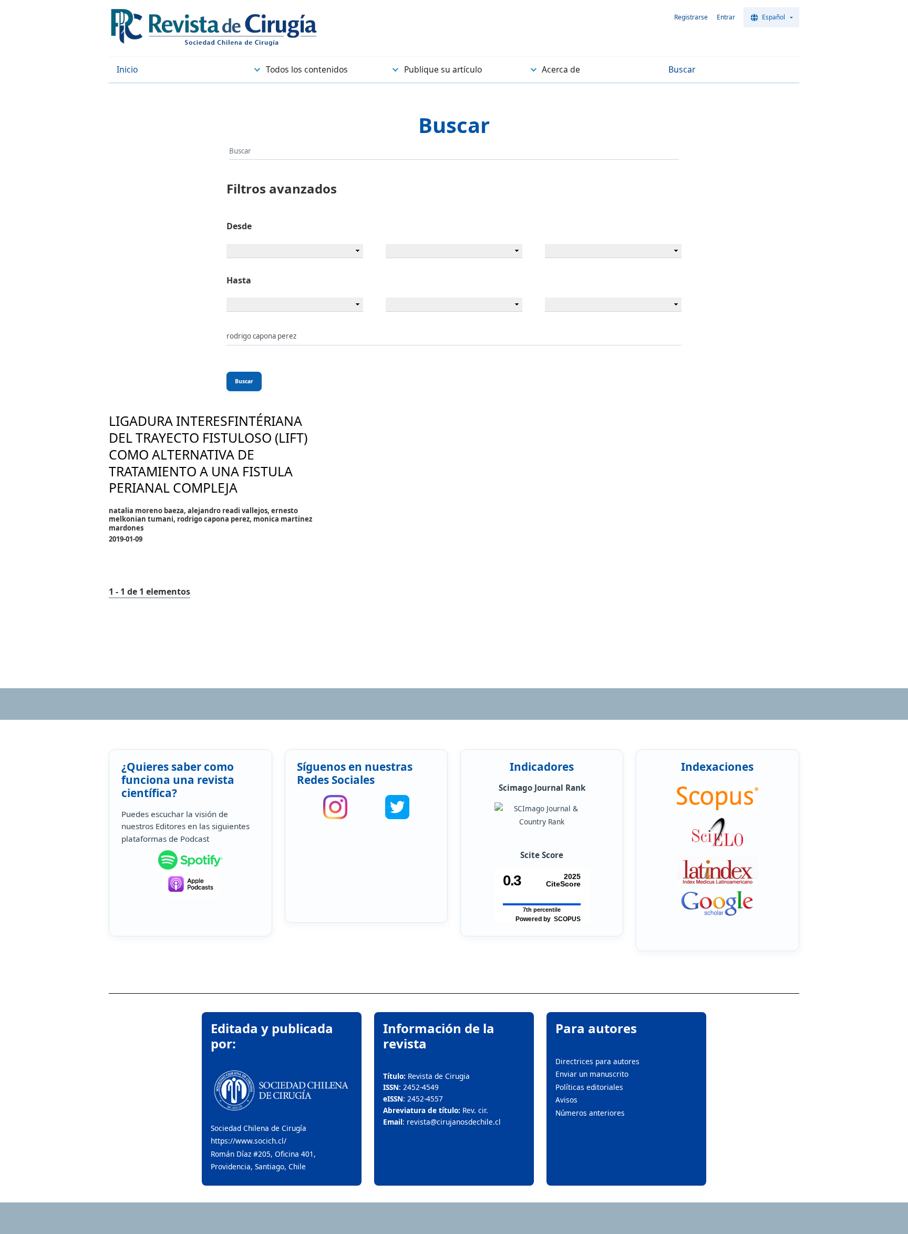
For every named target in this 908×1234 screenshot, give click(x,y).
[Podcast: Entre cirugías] (190, 884)
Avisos (566, 1100)
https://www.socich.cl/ (248, 1141)
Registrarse (691, 17)
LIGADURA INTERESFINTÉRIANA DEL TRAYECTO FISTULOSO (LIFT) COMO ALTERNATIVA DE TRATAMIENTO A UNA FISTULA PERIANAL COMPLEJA (208, 454)
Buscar (244, 381)
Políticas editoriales (589, 1087)
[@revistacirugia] (335, 807)
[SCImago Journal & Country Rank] (541, 815)
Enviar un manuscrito (591, 1074)
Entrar (726, 17)
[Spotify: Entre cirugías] (190, 860)
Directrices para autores (597, 1061)
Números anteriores (590, 1113)
